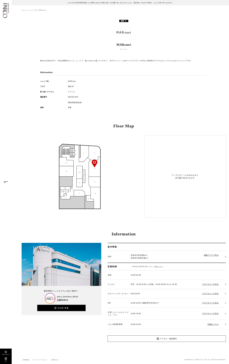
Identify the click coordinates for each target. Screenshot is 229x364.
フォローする (63, 308)
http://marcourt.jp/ (75, 102)
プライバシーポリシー (40, 360)
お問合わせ (55, 360)
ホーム (24, 10)
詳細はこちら (158, 266)
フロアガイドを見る (210, 284)
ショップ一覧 (32, 10)
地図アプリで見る (211, 255)
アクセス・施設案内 (168, 339)
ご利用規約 (25, 360)
